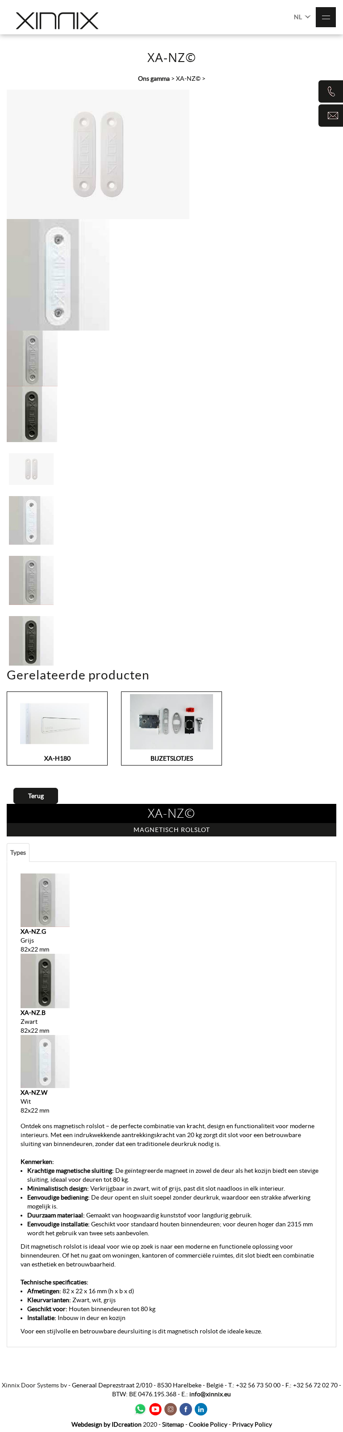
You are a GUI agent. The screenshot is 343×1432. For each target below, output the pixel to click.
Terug (36, 795)
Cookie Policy (208, 1424)
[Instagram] (170, 1409)
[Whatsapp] (140, 1409)
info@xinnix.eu (210, 1394)
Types (18, 852)
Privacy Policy (252, 1424)
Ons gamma (154, 78)
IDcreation (106, 1424)
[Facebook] (186, 1409)
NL (298, 17)
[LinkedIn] (201, 1409)
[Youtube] (155, 1409)
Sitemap (173, 1424)
